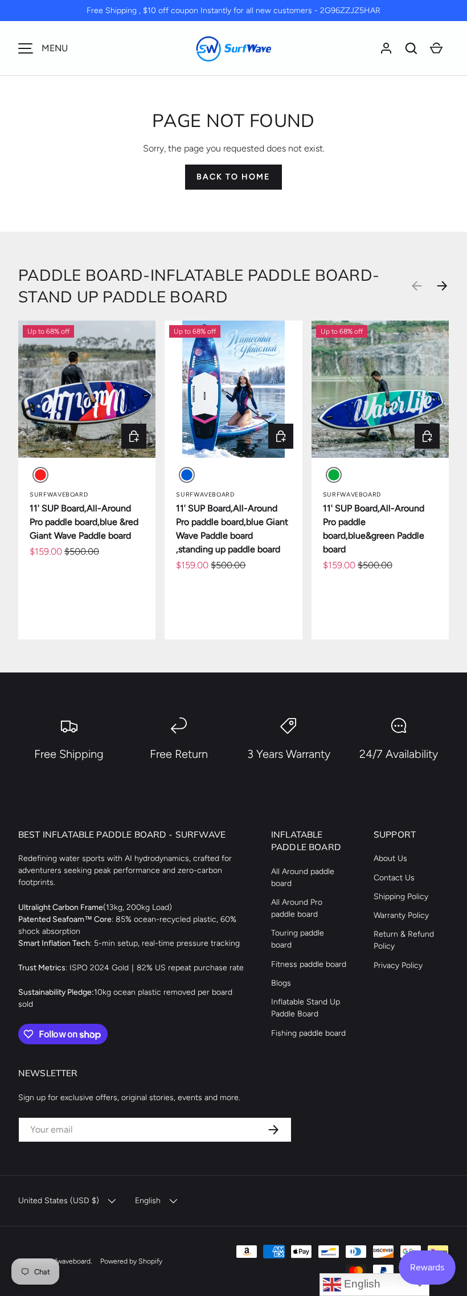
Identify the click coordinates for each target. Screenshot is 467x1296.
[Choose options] (133, 436)
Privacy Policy (398, 965)
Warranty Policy (401, 915)
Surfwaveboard (67, 1261)
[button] (411, 48)
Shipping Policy (401, 896)
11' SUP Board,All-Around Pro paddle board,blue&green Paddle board (373, 529)
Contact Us (394, 878)
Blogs (281, 983)
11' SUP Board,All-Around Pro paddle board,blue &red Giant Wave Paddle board (84, 522)
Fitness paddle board (308, 964)
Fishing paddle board (308, 1033)
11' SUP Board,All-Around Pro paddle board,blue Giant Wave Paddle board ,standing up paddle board (232, 529)
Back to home (233, 177)
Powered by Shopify (131, 1261)
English (360, 1284)
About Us (390, 858)
